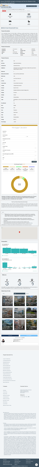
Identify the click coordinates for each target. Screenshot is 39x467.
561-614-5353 (16, 340)
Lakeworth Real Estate (6, 368)
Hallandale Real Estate (6, 362)
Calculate (34, 161)
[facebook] (21, 397)
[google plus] (25, 397)
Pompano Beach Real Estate (7, 377)
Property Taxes (5, 146)
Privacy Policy (5, 393)
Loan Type (4, 142)
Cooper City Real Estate (6, 358)
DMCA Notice (17, 462)
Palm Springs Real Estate (6, 375)
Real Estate (4, 9)
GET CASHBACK (29, 335)
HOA (3, 157)
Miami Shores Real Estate (7, 370)
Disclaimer (4, 390)
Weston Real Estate (6, 382)
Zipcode (27, 293)
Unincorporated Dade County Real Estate (9, 380)
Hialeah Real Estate (6, 363)
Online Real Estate (17, 461)
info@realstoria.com (17, 341)
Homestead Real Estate (6, 367)
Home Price (4, 131)
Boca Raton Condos (6, 400)
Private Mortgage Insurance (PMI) (8, 153)
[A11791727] (3, 340)
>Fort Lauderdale (8, 9)
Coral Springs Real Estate (7, 360)
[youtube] (29, 397)
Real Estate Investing (6, 395)
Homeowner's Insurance (6, 150)
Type (15, 293)
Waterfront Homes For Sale (7, 405)
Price (3, 293)
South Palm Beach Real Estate (7, 378)
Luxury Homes (5, 403)
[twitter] (23, 397)
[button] (28, 6)
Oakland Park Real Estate (7, 373)
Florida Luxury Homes (6, 398)
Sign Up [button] (16, 464)
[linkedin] (27, 397)
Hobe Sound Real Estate (6, 365)
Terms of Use (17, 459)
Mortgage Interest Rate (6, 138)
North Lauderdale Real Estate (7, 372)
